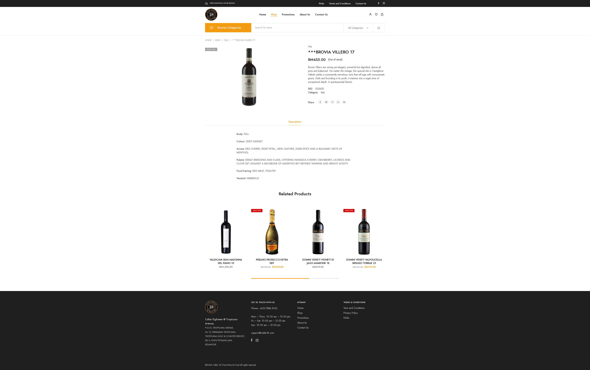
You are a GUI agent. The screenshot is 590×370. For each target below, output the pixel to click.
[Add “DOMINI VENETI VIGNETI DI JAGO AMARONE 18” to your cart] (334, 212)
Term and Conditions (354, 308)
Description (295, 122)
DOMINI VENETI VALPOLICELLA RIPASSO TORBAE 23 (364, 261)
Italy (226, 40)
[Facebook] (252, 340)
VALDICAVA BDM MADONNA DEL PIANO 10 (226, 261)
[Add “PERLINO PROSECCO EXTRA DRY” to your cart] (288, 212)
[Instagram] (256, 341)
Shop (274, 14)
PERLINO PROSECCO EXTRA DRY (272, 261)
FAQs (321, 3)
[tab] (295, 121)
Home (262, 14)
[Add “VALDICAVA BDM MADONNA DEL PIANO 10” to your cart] (242, 212)
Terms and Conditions (340, 3)
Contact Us (361, 3)
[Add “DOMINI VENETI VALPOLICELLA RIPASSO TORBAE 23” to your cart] (380, 212)
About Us (305, 14)
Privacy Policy (350, 313)
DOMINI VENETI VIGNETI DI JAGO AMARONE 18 (318, 261)
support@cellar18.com (262, 333)
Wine (217, 40)
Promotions (288, 14)
